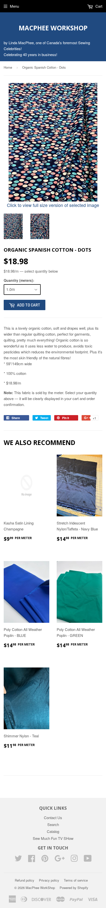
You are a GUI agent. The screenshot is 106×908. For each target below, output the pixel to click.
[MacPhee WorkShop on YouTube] (88, 859)
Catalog (53, 831)
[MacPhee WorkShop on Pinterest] (45, 859)
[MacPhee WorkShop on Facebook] (31, 859)
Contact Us (53, 817)
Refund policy (24, 880)
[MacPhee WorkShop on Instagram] (74, 859)
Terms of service (76, 880)
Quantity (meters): (19, 280)
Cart (98, 6)
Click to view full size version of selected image (53, 205)
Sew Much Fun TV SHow (53, 838)
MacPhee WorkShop (53, 27)
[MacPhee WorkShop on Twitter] (18, 859)
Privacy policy (49, 880)
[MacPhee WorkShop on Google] (59, 859)
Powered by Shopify (74, 887)
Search (53, 824)
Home (8, 67)
